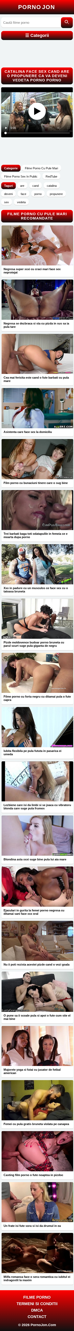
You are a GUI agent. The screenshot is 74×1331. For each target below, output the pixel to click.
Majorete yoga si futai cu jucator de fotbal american (32, 1071)
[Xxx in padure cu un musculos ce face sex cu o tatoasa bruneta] (37, 564)
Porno (36, 7)
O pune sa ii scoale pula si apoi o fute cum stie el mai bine (37, 1017)
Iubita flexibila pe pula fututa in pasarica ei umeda (32, 752)
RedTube (51, 176)
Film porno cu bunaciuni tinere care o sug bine (36, 483)
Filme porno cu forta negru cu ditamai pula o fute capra (37, 698)
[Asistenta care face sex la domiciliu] (37, 408)
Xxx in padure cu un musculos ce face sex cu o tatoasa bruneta (36, 589)
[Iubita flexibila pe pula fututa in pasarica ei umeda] (37, 727)
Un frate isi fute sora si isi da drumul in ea (32, 1225)
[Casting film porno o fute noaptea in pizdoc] (37, 1151)
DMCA (37, 1310)
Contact (37, 1317)
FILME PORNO (37, 1297)
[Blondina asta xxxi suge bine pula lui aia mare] (37, 835)
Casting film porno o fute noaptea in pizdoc (33, 1175)
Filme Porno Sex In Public (20, 176)
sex (6, 202)
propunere (56, 194)
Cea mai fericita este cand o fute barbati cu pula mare (36, 379)
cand (35, 185)
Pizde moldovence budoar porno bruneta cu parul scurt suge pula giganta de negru (34, 644)
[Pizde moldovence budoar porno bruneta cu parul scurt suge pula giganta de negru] (37, 619)
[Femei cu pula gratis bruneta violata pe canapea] (37, 1100)
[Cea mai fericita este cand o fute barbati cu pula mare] (37, 354)
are (22, 185)
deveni (8, 194)
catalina (52, 185)
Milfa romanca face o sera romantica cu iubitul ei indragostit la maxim (37, 1278)
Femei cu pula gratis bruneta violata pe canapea (36, 1124)
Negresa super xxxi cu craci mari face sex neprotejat (32, 270)
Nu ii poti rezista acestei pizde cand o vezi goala (36, 964)
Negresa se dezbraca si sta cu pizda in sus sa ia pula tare (36, 325)
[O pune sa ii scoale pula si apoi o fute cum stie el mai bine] (37, 992)
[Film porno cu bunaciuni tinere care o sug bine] (37, 459)
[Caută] (67, 22)
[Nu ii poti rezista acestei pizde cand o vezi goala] (37, 941)
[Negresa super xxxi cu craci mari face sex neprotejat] (37, 245)
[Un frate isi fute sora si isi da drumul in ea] (37, 1202)
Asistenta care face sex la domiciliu (28, 432)
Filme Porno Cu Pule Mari (41, 168)
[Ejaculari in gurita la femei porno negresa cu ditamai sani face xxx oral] (37, 886)
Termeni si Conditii (37, 1304)
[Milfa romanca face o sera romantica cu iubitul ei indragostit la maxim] (37, 1253)
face (23, 194)
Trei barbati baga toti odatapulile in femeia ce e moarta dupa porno (35, 535)
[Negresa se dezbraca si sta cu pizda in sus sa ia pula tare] (37, 300)
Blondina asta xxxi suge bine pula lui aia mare (35, 859)
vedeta (21, 202)
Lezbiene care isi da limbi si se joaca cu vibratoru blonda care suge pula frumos (37, 806)
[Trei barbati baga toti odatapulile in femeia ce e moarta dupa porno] (37, 510)
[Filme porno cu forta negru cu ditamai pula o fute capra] (37, 673)
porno (38, 194)
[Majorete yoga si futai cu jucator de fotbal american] (37, 1046)
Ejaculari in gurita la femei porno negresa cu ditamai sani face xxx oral (34, 912)
